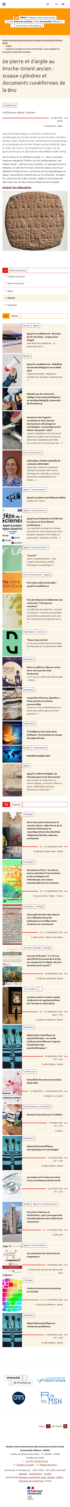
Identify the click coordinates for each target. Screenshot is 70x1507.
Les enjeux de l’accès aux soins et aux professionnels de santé (43, 1179)
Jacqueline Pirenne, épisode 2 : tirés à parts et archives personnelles (43, 701)
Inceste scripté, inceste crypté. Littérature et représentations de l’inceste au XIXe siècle (43, 1000)
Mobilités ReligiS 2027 (38, 755)
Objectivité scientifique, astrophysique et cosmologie (42, 1148)
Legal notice (35, 1473)
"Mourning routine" (37, 640)
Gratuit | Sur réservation (16, 187)
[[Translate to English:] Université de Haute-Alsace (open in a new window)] (51, 1380)
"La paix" (32, 555)
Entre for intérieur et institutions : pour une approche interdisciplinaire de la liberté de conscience (45, 1217)
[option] (35, 338)
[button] (48, 4)
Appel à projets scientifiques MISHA (46, 497)
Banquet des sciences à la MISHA (44, 1114)
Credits (47, 1473)
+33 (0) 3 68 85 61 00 (36, 1461)
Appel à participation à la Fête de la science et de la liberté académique (45, 522)
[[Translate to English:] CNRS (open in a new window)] (18, 1398)
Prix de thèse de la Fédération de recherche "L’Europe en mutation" (45, 603)
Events (8, 45)
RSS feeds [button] (57, 1426)
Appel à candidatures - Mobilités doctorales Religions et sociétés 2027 (44, 367)
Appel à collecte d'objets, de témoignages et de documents (43, 775)
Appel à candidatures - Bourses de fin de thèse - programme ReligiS (44, 337)
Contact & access (25, 1464)
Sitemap (23, 1473)
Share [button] (42, 1426)
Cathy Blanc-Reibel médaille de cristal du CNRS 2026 (43, 462)
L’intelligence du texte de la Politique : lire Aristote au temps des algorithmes (44, 735)
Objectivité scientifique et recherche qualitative (41, 1325)
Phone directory (48, 1464)
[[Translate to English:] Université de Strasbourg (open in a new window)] (18, 1380)
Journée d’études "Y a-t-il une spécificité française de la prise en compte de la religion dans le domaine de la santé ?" (44, 961)
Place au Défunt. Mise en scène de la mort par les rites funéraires (43, 670)
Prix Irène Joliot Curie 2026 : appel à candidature (42, 584)
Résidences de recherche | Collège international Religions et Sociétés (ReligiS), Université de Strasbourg (43, 399)
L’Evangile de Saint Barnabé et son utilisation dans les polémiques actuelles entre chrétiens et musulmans (43, 919)
